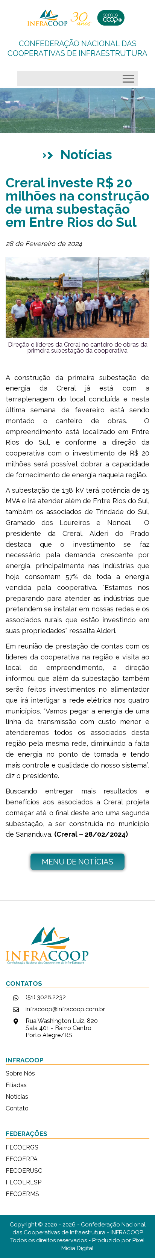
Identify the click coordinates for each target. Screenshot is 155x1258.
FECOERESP (23, 1182)
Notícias (17, 1097)
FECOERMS (22, 1194)
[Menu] (130, 77)
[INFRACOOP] (77, 17)
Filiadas (16, 1085)
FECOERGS (22, 1147)
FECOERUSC (24, 1170)
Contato (17, 1108)
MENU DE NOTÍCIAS (77, 861)
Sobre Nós (20, 1073)
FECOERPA (22, 1159)
